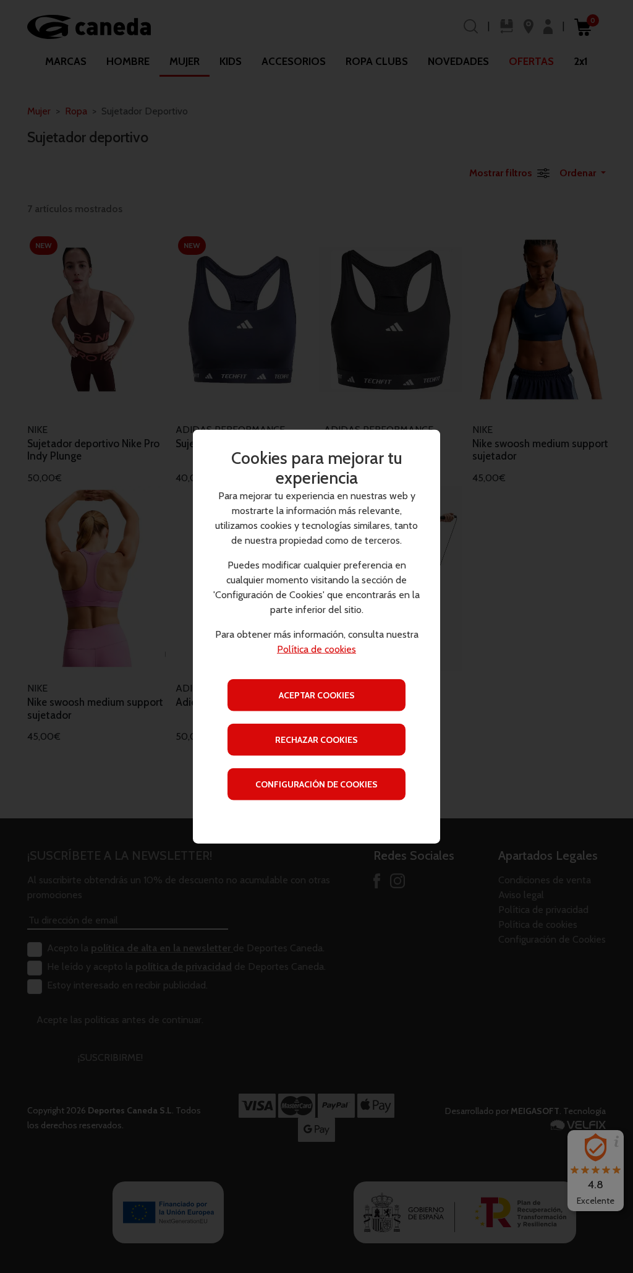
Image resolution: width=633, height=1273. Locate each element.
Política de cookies (316, 648)
